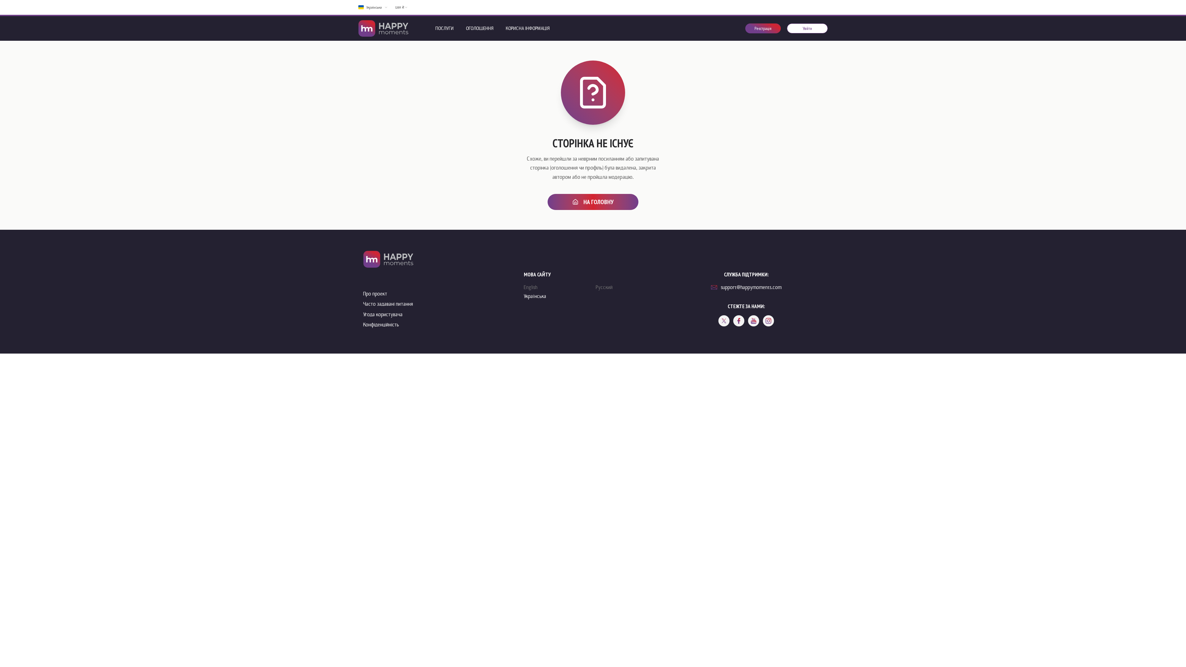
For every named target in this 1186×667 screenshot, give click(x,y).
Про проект (375, 293)
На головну (598, 202)
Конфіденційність (381, 324)
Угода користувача (383, 314)
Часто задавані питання (388, 304)
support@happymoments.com (751, 287)
